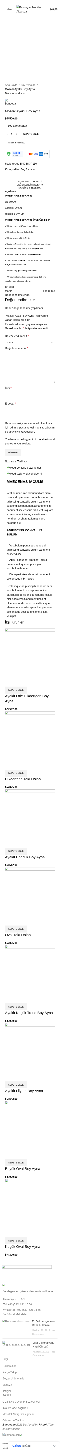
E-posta (10, 403)
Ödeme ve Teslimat (13, 1420)
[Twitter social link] (22, 2)
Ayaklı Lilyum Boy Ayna (24, 1091)
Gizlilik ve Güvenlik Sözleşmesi (21, 1401)
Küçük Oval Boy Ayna (22, 1246)
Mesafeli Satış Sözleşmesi (18, 1414)
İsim (8, 388)
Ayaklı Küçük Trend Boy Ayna (29, 1013)
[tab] (23, 181)
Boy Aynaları (28, 85)
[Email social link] (26, 2)
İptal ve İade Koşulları (15, 1408)
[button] (16, 690)
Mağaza (7, 1384)
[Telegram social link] (42, 2)
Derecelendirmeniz (17, 336)
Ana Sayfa (11, 85)
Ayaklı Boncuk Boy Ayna (25, 857)
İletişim (6, 1391)
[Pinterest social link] (30, 2)
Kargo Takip (9, 1372)
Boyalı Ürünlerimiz (13, 1378)
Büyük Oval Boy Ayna (22, 1169)
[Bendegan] (27, 1273)
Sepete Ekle (31, 134)
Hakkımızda (9, 1366)
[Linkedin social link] (34, 2)
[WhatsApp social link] (38, 2)
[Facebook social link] (18, 2)
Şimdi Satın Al (16, 142)
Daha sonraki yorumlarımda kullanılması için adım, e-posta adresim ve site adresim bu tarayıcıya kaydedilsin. (29, 427)
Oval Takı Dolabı (18, 935)
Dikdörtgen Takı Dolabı (23, 779)
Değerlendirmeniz (16, 348)
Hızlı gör (9, 682)
